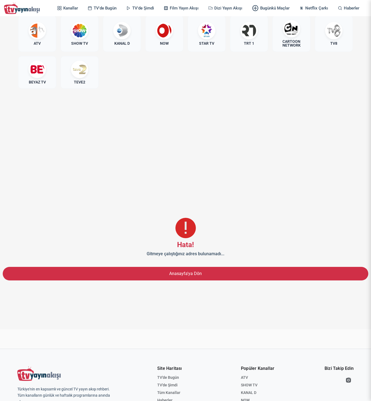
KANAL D (248, 392)
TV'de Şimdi (167, 385)
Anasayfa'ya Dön (185, 273)
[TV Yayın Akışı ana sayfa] (39, 373)
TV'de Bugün (168, 377)
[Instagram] (348, 380)
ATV (244, 377)
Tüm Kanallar (168, 392)
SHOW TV (249, 385)
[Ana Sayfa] (23, 8)
